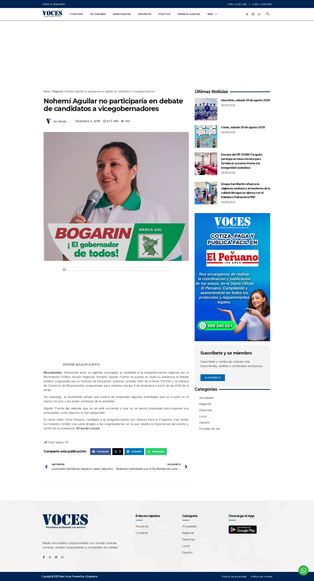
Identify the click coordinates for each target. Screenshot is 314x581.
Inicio (47, 91)
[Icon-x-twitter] (50, 557)
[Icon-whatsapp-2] (259, 14)
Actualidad (98, 14)
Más (210, 14)
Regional (58, 91)
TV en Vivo (76, 14)
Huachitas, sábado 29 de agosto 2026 (245, 100)
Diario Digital (122, 14)
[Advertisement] (157, 47)
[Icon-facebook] (44, 557)
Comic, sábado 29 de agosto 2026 (243, 127)
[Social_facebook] (241, 14)
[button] (100, 451)
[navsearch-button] (267, 14)
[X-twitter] (247, 14)
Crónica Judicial (188, 14)
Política (164, 14)
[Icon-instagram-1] (253, 14)
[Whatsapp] (62, 557)
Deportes (144, 14)
